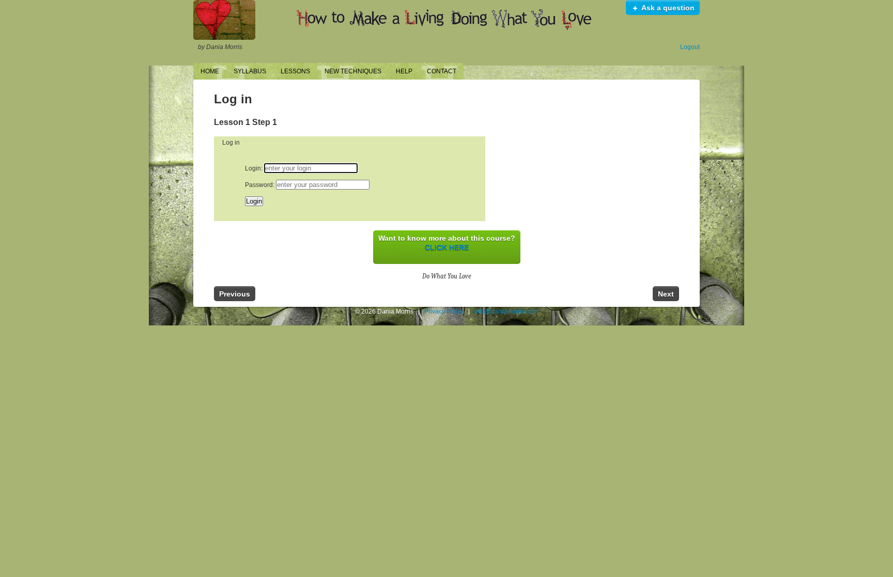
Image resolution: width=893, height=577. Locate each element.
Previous (234, 294)
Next (666, 294)
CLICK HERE (447, 247)
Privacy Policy (444, 311)
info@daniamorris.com (506, 311)
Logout (690, 47)
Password (259, 185)
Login (253, 168)
